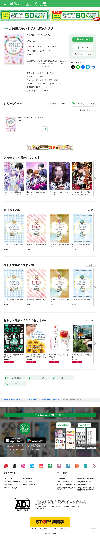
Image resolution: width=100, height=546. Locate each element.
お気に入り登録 (59, 104)
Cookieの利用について (84, 485)
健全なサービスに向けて (85, 482)
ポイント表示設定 (29, 485)
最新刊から (91, 110)
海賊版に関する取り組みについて (66, 489)
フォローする (49, 35)
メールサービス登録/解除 (12, 482)
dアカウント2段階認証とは (66, 485)
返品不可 (30, 55)
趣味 (38, 80)
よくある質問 (27, 482)
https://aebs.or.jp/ (41, 508)
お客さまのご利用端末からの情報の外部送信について (85, 489)
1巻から (81, 110)
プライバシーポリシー (64, 482)
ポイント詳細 (49, 46)
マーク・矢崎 (42, 35)
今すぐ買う (84, 39)
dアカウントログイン (11, 488)
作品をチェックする (84, 54)
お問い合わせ (8, 485)
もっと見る (90, 210)
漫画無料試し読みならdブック (12, 399)
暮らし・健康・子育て (50, 80)
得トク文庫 (31, 35)
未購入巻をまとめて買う (84, 104)
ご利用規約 (61, 478)
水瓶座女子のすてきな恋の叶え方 (30, 117)
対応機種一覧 (27, 478)
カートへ (84, 47)
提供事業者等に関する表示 (85, 478)
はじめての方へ (9, 478)
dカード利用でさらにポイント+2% (38, 51)
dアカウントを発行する (41, 529)
